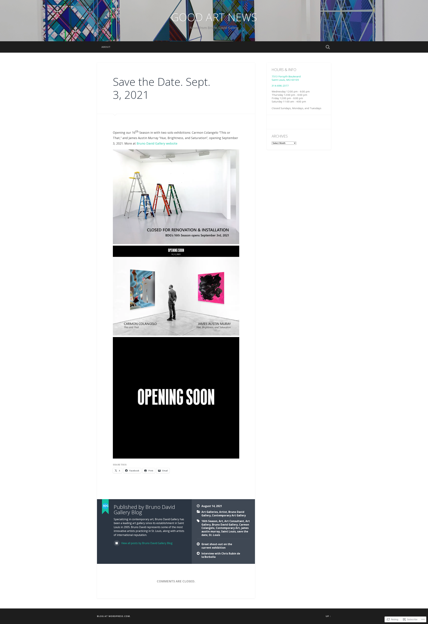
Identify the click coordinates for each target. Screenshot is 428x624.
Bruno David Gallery (225, 524)
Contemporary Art (228, 528)
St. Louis (214, 535)
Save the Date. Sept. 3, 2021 (161, 88)
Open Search (327, 47)
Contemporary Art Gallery (229, 515)
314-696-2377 (280, 85)
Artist (223, 512)
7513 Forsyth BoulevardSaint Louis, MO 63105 (286, 78)
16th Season (209, 521)
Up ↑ (328, 616)
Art (221, 521)
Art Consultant (234, 521)
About (106, 46)
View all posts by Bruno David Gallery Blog (147, 543)
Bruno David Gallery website (157, 143)
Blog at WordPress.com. (114, 616)
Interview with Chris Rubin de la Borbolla (220, 555)
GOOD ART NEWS (214, 17)
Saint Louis (228, 531)
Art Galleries (209, 512)
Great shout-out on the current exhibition (216, 545)
